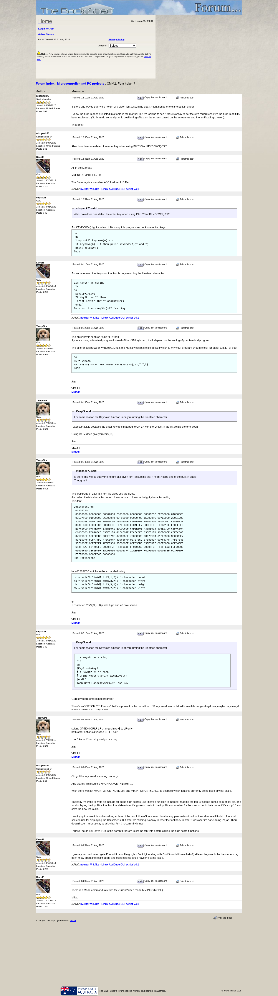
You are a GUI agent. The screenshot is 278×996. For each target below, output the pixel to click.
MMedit (75, 392)
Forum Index (45, 83)
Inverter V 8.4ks (89, 189)
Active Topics (46, 34)
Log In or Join (46, 28)
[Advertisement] (199, 46)
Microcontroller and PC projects (80, 83)
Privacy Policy (116, 39)
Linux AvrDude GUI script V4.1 (120, 189)
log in (73, 920)
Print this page (224, 917)
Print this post (186, 97)
